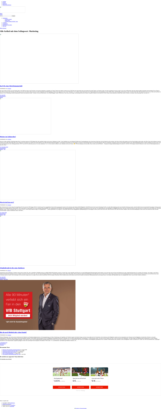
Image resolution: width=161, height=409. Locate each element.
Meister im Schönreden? (8, 136)
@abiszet (9, 88)
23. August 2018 (3, 212)
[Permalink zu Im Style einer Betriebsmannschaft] (39, 83)
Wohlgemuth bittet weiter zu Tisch (9, 352)
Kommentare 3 (3, 148)
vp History (5, 22)
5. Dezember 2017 (3, 342)
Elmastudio (12, 406)
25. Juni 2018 (2, 277)
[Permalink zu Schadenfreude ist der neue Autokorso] (37, 265)
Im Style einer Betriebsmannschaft (11, 86)
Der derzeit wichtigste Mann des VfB (10, 350)
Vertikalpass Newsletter (7, 24)
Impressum (5, 3)
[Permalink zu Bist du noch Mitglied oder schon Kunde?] (37, 329)
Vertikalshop (5, 18)
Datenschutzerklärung (7, 4)
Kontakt (4, 2)
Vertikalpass (12, 402)
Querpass (2, 344)
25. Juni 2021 (2, 95)
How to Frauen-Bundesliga (8, 353)
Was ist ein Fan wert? (7, 202)
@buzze (9, 270)
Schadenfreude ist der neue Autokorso (12, 268)
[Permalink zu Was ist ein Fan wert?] (37, 199)
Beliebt (1, 97)
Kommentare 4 (3, 213)
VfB (4, 149)
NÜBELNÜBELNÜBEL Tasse (11, 21)
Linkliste (4, 1)
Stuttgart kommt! (8, 19)
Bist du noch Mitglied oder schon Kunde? (13, 332)
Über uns (4, 26)
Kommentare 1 (3, 96)
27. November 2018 (4, 147)
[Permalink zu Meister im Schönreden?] (25, 134)
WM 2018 (6, 279)
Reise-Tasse (7, 20)
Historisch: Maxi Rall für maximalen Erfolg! (11, 349)
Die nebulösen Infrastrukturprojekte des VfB (11, 354)
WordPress (13, 405)
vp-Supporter (5, 23)
